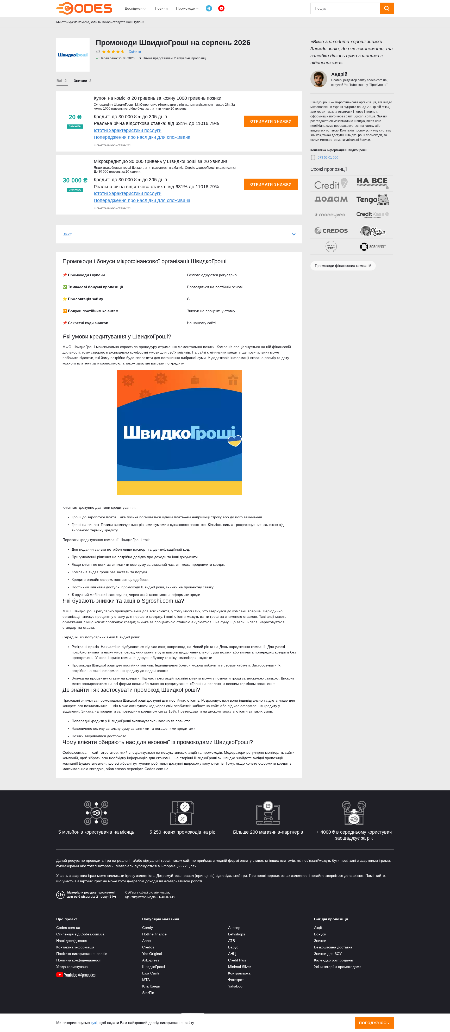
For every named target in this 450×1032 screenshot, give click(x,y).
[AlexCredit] (372, 231)
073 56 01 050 (328, 157)
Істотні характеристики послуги (127, 130)
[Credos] (331, 231)
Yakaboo (235, 986)
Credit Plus (237, 960)
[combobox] (345, 8)
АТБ (231, 941)
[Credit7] (331, 183)
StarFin (148, 993)
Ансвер (234, 928)
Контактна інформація (75, 947)
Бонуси (320, 934)
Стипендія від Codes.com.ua (80, 934)
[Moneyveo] (331, 215)
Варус (233, 947)
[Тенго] (372, 199)
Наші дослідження (71, 941)
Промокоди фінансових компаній (343, 265)
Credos (148, 947)
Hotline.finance (154, 934)
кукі (94, 1023)
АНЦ (232, 954)
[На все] (372, 183)
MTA (146, 980)
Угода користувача (72, 967)
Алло (146, 941)
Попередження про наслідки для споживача (142, 137)
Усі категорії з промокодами (337, 967)
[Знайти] (387, 8)
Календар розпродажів (333, 960)
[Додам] (331, 199)
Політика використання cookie (81, 954)
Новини (161, 8)
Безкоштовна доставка (333, 947)
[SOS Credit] (372, 246)
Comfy (147, 928)
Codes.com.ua (68, 928)
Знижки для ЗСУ (328, 954)
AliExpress (150, 960)
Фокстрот (236, 980)
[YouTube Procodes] (221, 8)
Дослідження (136, 8)
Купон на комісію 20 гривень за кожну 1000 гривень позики (157, 98)
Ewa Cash (150, 973)
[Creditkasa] (372, 215)
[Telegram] (209, 8)
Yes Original (152, 954)
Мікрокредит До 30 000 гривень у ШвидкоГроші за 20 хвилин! (160, 161)
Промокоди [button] (186, 8)
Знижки (80, 81)
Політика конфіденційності (78, 960)
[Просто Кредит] (331, 246)
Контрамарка (239, 973)
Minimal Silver (239, 967)
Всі (59, 81)
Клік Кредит (152, 986)
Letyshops (236, 934)
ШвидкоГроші (153, 967)
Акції (318, 928)
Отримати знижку (270, 121)
